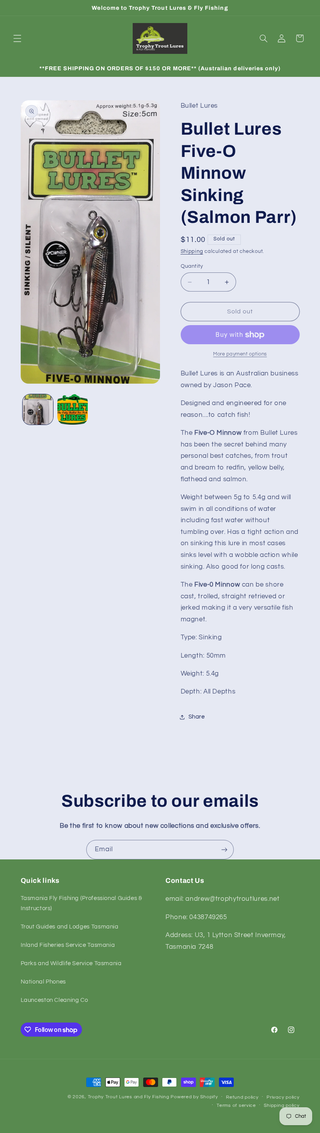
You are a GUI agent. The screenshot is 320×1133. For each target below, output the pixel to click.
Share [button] (196, 717)
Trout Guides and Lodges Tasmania (70, 927)
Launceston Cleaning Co (54, 1000)
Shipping (192, 251)
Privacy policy (283, 1097)
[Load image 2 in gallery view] (72, 409)
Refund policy (242, 1097)
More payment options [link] (240, 354)
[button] (17, 38)
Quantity (192, 266)
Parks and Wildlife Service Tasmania (71, 963)
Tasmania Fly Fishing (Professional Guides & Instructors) (81, 903)
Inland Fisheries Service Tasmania (68, 945)
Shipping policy (281, 1105)
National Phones (43, 982)
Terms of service (236, 1105)
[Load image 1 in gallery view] (38, 409)
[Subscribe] (224, 849)
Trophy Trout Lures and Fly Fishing (128, 1097)
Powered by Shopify (194, 1097)
